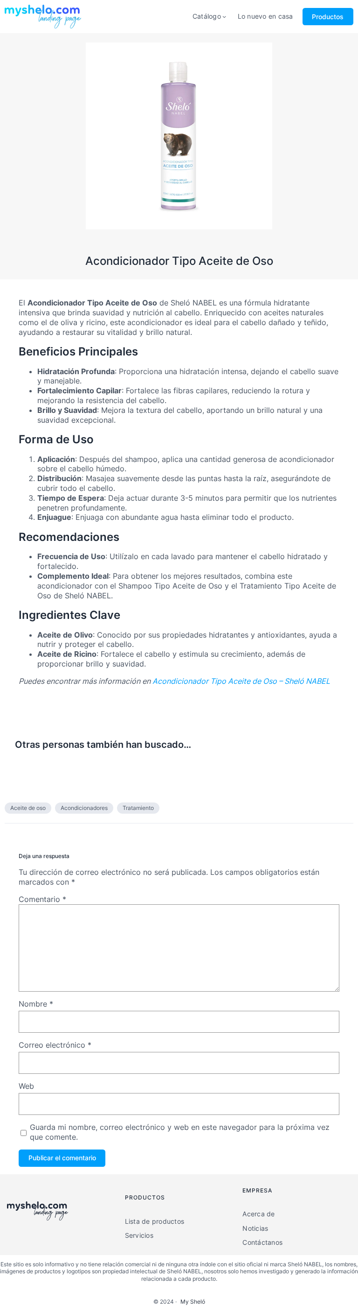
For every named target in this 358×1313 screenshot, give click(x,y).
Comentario (42, 899)
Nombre (36, 1003)
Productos (328, 17)
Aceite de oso (28, 807)
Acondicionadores (84, 807)
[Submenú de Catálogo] (224, 16)
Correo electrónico (55, 1045)
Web (26, 1086)
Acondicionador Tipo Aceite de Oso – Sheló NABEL (241, 681)
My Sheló (192, 1301)
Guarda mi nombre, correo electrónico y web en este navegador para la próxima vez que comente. (180, 1132)
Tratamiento (138, 807)
